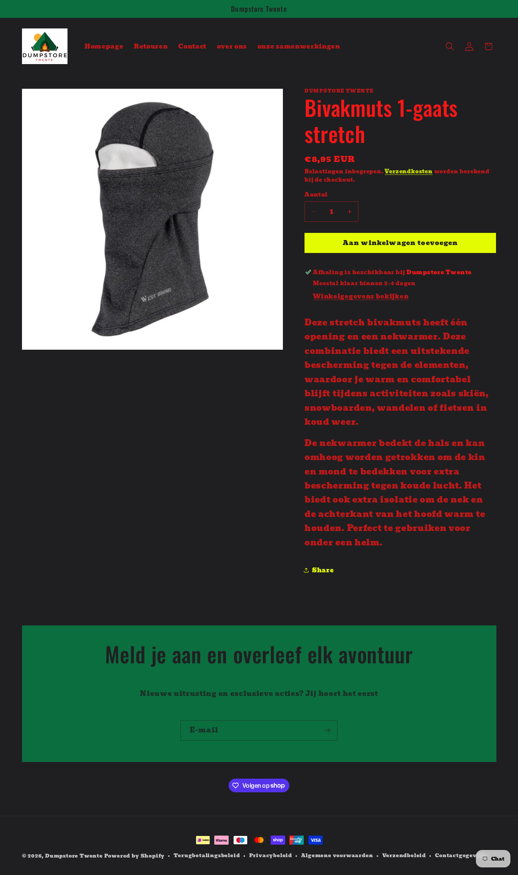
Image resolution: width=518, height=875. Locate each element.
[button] (450, 46)
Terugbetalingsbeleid (207, 855)
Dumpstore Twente (74, 856)
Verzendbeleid (404, 855)
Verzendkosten (408, 171)
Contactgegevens (461, 855)
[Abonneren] (327, 730)
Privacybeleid (270, 855)
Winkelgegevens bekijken (360, 296)
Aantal (316, 195)
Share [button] (323, 570)
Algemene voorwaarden (337, 855)
